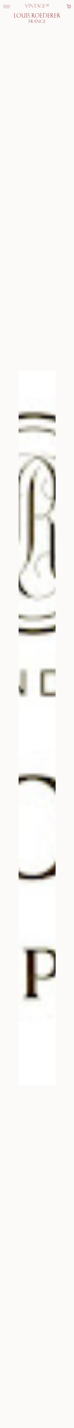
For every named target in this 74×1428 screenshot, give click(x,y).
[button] (6, 6)
